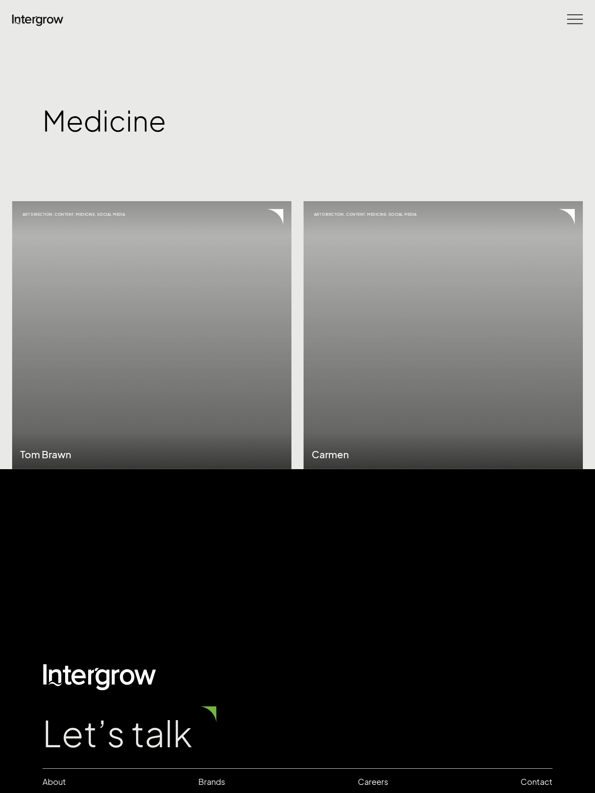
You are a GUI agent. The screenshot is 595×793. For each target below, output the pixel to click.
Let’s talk (117, 733)
